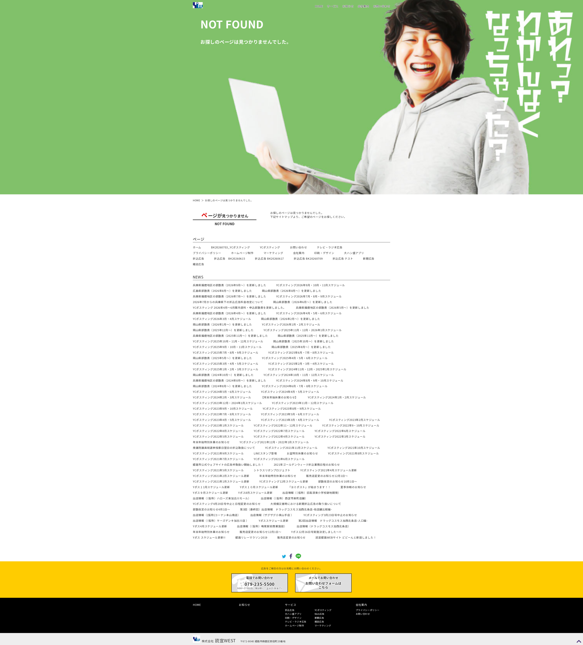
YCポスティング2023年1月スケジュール (218, 425)
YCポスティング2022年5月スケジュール (218, 436)
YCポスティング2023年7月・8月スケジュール (222, 414)
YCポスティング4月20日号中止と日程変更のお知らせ (227, 504)
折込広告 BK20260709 (308, 258)
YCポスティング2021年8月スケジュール (353, 453)
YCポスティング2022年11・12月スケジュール (283, 425)
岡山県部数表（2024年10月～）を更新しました (223, 375)
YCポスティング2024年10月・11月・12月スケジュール (299, 375)
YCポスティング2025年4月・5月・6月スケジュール (294, 358)
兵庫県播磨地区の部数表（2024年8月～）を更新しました (229, 380)
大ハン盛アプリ (354, 253)
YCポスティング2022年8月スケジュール (218, 431)
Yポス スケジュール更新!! (209, 537)
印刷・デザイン (324, 253)
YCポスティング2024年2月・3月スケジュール (222, 397)
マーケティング (273, 253)
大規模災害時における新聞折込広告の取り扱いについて (305, 504)
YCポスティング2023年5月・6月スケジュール (290, 414)
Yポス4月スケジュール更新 (210, 526)
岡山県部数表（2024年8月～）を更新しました (222, 386)
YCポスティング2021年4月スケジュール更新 (328, 470)
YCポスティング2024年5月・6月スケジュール (222, 392)
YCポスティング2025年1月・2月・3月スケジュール (225, 369)
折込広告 (198, 258)
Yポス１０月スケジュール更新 (259, 487)
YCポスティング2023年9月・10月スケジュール (223, 408)
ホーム (197, 247)
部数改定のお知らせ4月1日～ (211, 509)
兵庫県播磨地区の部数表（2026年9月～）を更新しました (229, 285)
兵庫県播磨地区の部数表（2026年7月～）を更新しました (229, 296)
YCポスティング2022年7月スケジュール (279, 431)
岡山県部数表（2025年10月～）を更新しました (303, 341)
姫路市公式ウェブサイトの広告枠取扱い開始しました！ (228, 464)
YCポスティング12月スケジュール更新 (283, 481)
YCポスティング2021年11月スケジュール (291, 448)
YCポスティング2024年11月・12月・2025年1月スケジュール (307, 369)
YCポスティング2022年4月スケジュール (279, 436)
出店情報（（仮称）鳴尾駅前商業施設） (262, 526)
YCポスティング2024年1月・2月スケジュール (337, 397)
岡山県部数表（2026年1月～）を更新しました (222, 324)
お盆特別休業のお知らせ (302, 453)
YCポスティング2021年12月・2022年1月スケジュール (274, 442)
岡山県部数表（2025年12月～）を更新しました (223, 330)
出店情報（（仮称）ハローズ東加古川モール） (222, 498)
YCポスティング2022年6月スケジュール (340, 431)
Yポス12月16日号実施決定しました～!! (316, 532)
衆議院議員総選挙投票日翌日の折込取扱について (224, 448)
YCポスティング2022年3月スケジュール (340, 436)
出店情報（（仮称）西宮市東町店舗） (284, 498)
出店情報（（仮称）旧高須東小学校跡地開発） (311, 493)
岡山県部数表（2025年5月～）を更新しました (222, 358)
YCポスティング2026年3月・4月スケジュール (222, 319)
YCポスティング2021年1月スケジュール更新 (221, 481)
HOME (319, 6)
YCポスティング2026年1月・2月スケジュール (291, 324)
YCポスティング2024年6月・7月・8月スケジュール (294, 386)
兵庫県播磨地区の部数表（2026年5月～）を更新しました (332, 307)
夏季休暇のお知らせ (353, 487)
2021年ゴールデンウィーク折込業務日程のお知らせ (307, 464)
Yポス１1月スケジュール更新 (211, 487)
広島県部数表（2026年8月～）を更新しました (222, 291)
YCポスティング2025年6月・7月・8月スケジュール (301, 352)
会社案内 (363, 6)
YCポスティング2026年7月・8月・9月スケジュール (309, 296)
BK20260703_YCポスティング (230, 247)
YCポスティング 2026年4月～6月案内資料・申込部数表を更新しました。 (239, 307)
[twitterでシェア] (284, 556)
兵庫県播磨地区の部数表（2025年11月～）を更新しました (230, 336)
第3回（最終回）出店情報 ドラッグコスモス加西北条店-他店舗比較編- (286, 509)
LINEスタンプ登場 (265, 453)
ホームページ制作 (242, 253)
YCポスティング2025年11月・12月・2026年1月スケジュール (303, 330)
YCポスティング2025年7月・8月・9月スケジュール (225, 352)
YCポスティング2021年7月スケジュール (218, 459)
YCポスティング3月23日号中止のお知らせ (330, 515)
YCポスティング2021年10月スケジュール (353, 448)
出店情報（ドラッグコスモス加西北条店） (324, 526)
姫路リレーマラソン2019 (251, 537)
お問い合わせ (381, 6)
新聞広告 (368, 258)
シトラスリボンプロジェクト (272, 470)
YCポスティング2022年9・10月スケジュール (350, 425)
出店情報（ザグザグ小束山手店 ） (272, 515)
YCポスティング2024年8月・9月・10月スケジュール (309, 380)
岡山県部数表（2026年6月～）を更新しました (302, 302)
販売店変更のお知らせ (291, 537)
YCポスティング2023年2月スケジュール (354, 420)
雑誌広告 (198, 264)
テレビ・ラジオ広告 (329, 247)
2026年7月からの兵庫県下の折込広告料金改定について (228, 302)
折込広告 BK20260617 (269, 258)
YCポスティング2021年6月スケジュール (279, 459)
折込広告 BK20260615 (229, 258)
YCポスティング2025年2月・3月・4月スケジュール (301, 363)
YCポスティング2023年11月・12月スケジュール (302, 403)
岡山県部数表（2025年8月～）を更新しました (301, 347)
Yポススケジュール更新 (274, 520)
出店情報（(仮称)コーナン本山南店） (216, 515)
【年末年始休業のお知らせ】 (279, 397)
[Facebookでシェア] (291, 556)
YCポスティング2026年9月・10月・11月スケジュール (310, 285)
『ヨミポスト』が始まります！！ (309, 487)
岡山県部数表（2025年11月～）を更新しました (308, 336)
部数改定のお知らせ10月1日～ (337, 481)
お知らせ (348, 6)
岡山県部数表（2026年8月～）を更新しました (291, 291)
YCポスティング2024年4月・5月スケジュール (290, 392)
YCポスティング (270, 247)
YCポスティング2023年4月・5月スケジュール (222, 420)
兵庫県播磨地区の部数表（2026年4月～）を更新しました (229, 313)
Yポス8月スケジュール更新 (255, 493)
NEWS (198, 277)
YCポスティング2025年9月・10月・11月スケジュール (227, 347)
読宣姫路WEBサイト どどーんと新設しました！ (345, 537)
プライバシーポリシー (207, 253)
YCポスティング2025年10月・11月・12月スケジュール (228, 341)
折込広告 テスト (343, 258)
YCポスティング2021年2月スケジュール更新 (221, 476)
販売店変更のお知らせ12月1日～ (327, 476)
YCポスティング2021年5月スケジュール (218, 470)
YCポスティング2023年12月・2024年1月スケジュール (227, 403)
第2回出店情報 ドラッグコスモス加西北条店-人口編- (333, 520)
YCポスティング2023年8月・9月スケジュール (292, 408)
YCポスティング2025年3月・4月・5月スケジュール (225, 363)
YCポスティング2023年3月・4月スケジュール (290, 420)
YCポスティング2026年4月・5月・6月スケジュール (309, 313)
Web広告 (320, 613)
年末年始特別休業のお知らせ (211, 442)
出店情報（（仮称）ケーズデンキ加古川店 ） (221, 520)
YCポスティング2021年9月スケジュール (218, 453)
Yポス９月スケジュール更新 (210, 493)
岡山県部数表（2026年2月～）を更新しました (290, 319)
